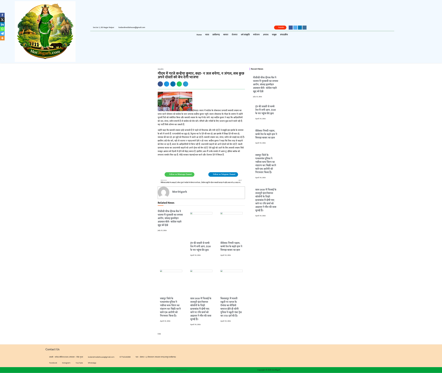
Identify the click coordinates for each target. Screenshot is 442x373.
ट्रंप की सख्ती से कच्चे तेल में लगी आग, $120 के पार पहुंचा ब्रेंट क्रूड (200, 246)
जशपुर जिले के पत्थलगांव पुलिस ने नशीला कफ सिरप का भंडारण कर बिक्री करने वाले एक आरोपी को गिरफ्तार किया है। (170, 307)
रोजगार (234, 34)
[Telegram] (2, 33)
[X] (2, 19)
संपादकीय (284, 34)
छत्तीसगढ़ (216, 34)
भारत (207, 34)
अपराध (265, 34)
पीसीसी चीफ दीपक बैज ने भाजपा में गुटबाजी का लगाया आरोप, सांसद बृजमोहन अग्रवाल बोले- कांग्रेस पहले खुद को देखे (170, 218)
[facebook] (291, 28)
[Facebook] (2, 15)
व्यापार (225, 34)
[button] (160, 84)
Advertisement (181, 370)
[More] (2, 38)
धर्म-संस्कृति (245, 34)
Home (199, 34)
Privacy (170, 370)
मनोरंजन (256, 34)
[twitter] (295, 28)
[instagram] (304, 28)
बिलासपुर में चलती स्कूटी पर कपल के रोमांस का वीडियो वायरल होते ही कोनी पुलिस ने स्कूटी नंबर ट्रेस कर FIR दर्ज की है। (231, 307)
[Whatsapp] (2, 29)
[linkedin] (300, 28)
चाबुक (274, 34)
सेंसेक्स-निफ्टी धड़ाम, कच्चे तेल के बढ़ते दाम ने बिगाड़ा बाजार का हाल (231, 246)
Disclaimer (161, 370)
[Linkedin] (2, 24)
